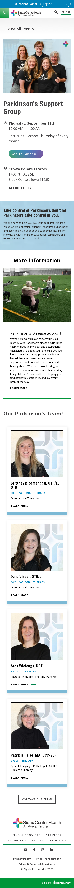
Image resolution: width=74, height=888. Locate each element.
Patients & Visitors (26, 840)
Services (53, 835)
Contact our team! (37, 799)
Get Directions (20, 188)
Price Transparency (48, 858)
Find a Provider (27, 835)
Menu (66, 12)
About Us (58, 840)
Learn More (18, 388)
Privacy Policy (22, 858)
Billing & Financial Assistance (37, 864)
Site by (47, 883)
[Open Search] (56, 12)
